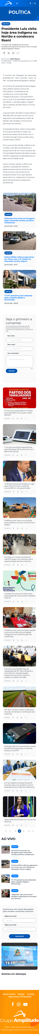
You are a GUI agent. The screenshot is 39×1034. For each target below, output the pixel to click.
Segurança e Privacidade (20, 997)
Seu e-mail (11, 344)
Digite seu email (10, 925)
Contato (30, 994)
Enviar (11, 371)
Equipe (21, 994)
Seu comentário (13, 353)
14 (29, 831)
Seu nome (11, 336)
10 (19, 831)
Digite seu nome (10, 916)
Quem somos (9, 994)
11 (23, 831)
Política (5, 24)
